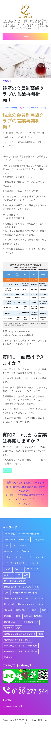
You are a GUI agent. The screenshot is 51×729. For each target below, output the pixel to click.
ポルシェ (18, 569)
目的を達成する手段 (28, 622)
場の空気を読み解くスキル (30, 604)
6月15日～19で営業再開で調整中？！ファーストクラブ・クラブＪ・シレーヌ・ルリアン (25, 499)
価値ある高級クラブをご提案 (17, 587)
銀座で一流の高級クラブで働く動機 (20, 646)
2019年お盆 (9, 534)
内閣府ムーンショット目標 (25, 593)
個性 (37, 587)
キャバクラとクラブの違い (16, 551)
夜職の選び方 (22, 610)
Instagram (24, 540)
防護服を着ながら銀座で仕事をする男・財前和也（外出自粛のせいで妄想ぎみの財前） (25, 486)
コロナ (7, 470)
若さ (18, 628)
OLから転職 (38, 540)
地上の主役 (9, 604)
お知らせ (7, 81)
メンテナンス (32, 569)
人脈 (26, 575)
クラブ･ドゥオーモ (13, 557)
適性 (41, 634)
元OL (6, 593)
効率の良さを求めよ (13, 598)
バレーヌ (34, 563)
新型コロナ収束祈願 (33, 616)
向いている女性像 (34, 598)
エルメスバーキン (20, 545)
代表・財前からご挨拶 (14, 581)
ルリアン (8, 575)
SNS (6, 545)
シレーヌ (39, 557)
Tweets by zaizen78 (12, 706)
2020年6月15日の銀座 (29, 534)
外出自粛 (8, 610)
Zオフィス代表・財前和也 (35, 107)
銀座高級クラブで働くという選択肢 (20, 651)
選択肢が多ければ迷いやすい (17, 640)
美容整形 (8, 628)
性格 (18, 616)
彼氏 (44, 610)
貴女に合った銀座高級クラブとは (19, 634)
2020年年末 (9, 540)
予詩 (18, 575)
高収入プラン (10, 657)
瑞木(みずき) (10, 622)
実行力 (35, 610)
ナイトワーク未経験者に (15, 563)
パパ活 (7, 569)
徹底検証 (8, 616)
